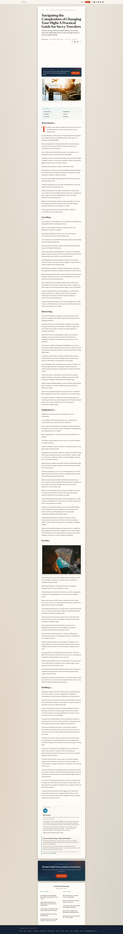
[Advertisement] (61, 56)
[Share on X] (72, 42)
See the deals (75, 73)
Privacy (67, 931)
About (44, 853)
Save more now (61, 876)
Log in (82, 2)
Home (43, 10)
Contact (61, 832)
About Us (30, 931)
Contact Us (35, 931)
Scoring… (65, 114)
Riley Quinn (45, 39)
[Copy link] (80, 42)
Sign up (87, 2)
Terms (71, 931)
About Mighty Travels (54, 832)
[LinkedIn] (100, 2)
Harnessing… (47, 116)
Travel (47, 10)
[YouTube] (98, 2)
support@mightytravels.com (90, 931)
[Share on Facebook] (75, 42)
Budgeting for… (67, 111)
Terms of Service (51, 931)
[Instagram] (96, 2)
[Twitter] (92, 2)
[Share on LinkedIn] (77, 42)
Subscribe (76, 931)
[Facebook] (94, 2)
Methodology (53, 853)
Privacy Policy (43, 931)
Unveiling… (46, 114)
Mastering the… (47, 111)
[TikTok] (103, 2)
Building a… (66, 116)
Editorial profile (46, 832)
